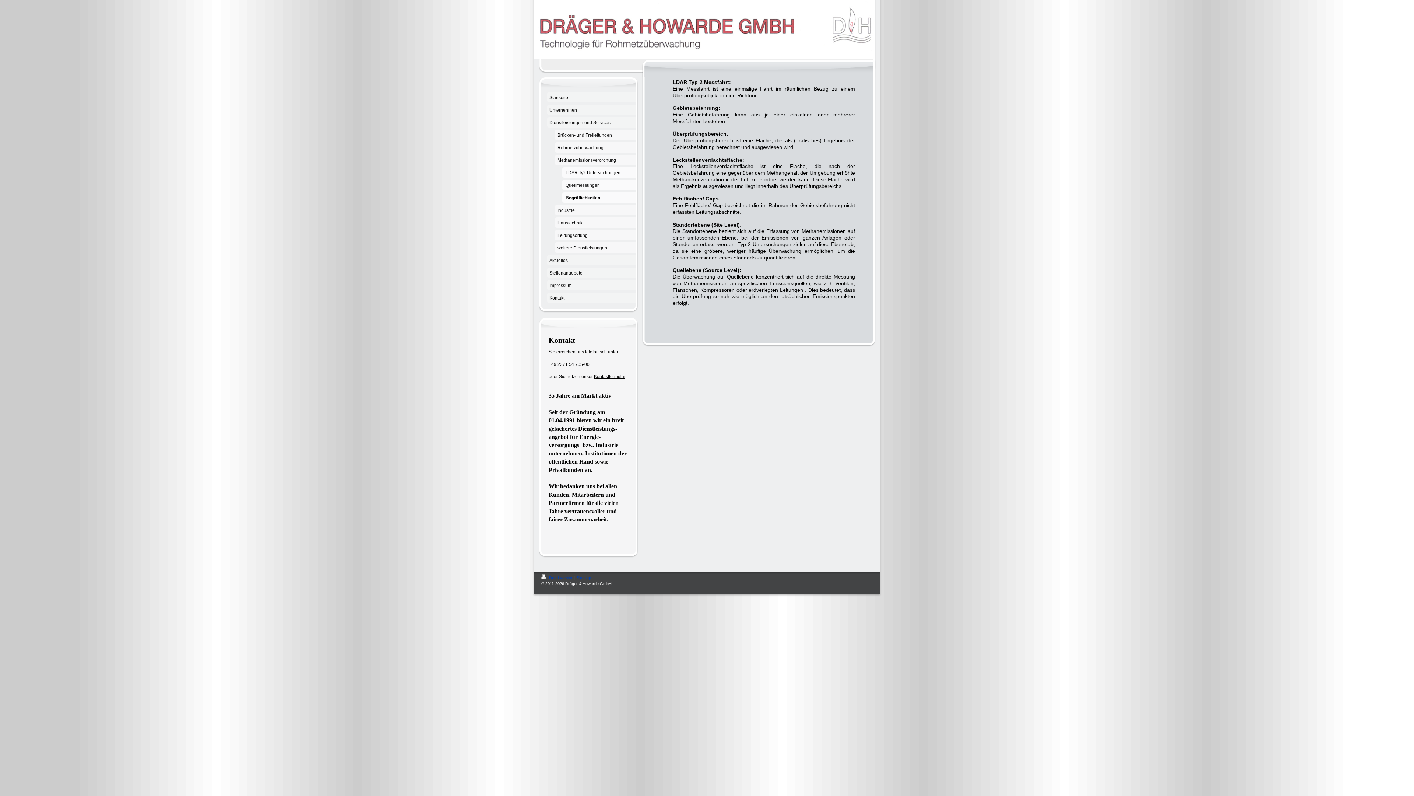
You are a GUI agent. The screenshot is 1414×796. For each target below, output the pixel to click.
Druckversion (561, 578)
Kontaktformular (609, 376)
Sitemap (584, 578)
